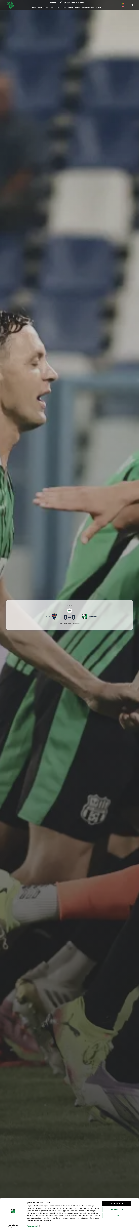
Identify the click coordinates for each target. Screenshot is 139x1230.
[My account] (131, 5)
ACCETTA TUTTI (117, 1203)
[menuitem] (123, 4)
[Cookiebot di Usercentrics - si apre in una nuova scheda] (13, 1226)
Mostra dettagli (32, 1226)
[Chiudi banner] (136, 1201)
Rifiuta (116, 1215)
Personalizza (115, 1209)
